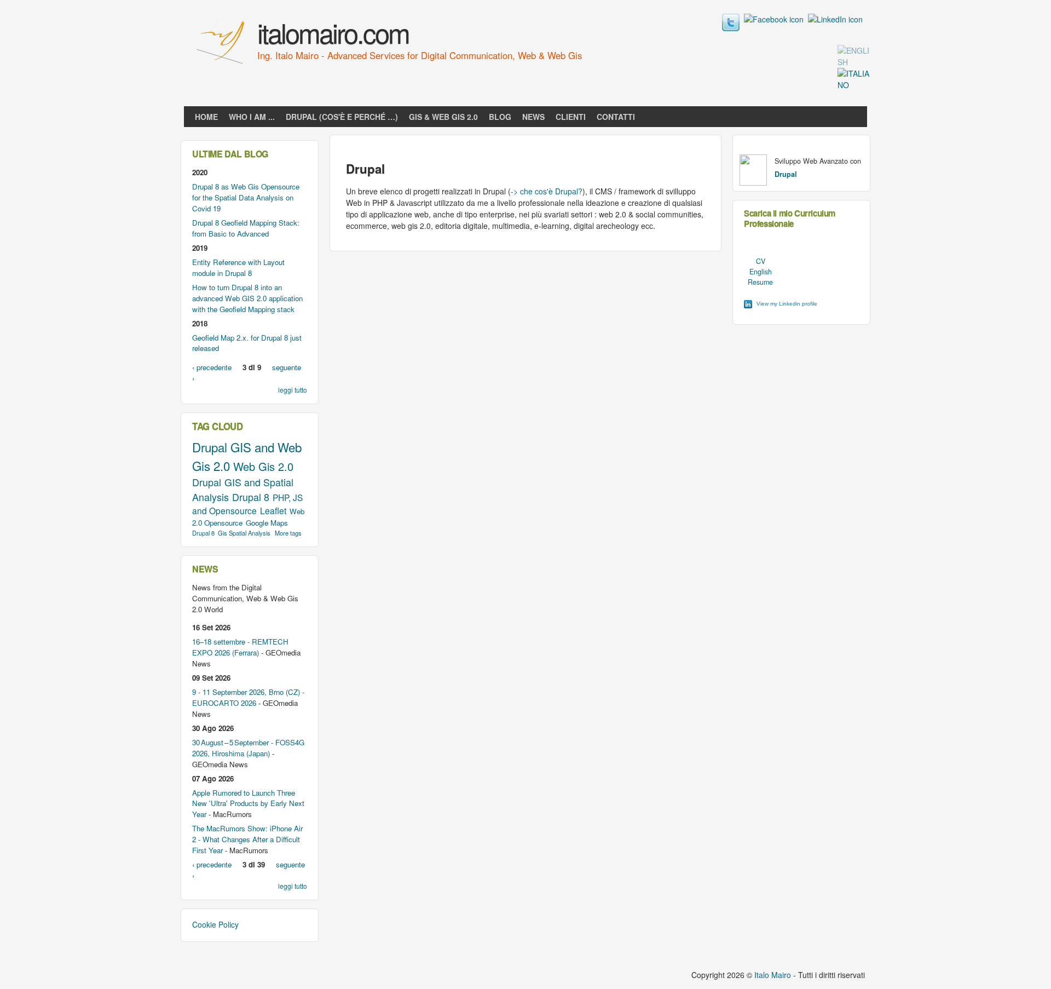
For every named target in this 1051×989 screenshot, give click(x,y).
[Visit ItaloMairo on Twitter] (731, 27)
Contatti (616, 116)
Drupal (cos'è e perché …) (342, 116)
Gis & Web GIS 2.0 (443, 116)
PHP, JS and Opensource (247, 503)
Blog (500, 116)
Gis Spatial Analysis (244, 532)
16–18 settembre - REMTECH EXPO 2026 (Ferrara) (240, 647)
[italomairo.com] (221, 65)
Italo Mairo (772, 974)
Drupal (209, 447)
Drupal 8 (250, 497)
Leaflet (273, 510)
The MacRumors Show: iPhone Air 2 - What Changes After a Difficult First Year (247, 839)
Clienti (571, 116)
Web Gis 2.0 (263, 466)
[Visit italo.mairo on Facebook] (774, 19)
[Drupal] (854, 61)
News (533, 116)
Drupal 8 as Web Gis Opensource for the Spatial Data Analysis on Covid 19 (245, 197)
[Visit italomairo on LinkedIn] (835, 19)
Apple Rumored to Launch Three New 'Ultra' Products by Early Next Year (248, 803)
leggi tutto (292, 389)
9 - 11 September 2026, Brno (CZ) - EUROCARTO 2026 (248, 697)
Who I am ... (252, 116)
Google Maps (267, 523)
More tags (288, 532)
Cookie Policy (215, 924)
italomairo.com (333, 32)
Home (206, 116)
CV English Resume (760, 271)
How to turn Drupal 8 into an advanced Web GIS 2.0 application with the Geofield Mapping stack (247, 298)
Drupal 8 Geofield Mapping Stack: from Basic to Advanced (245, 228)
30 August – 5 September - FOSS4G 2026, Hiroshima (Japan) (248, 747)
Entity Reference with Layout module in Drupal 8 (238, 267)
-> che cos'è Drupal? (546, 191)
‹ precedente (212, 367)
